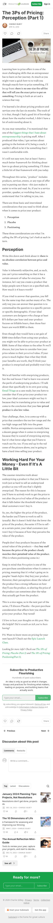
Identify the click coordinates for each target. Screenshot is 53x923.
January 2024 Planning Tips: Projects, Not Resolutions (19, 796)
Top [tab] (5, 786)
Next (43, 731)
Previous (11, 731)
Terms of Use (40, 704)
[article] (26, 802)
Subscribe (36, 4)
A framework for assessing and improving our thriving (17, 823)
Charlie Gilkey (15, 24)
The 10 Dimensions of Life (17, 818)
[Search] (48, 786)
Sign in (47, 4)
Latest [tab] (13, 786)
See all (8, 863)
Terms (36, 900)
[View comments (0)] (12, 33)
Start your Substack (19, 910)
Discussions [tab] (24, 786)
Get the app (40, 910)
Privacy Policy (26, 710)
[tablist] (14, 751)
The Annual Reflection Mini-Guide (19, 841)
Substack (12, 917)
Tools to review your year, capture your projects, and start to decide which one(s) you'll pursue (18, 847)
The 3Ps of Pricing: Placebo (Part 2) (24, 651)
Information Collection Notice (31, 707)
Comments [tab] (9, 750)
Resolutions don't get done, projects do (19, 802)
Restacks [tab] (21, 750)
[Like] (5, 33)
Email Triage (9, 391)
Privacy (28, 900)
